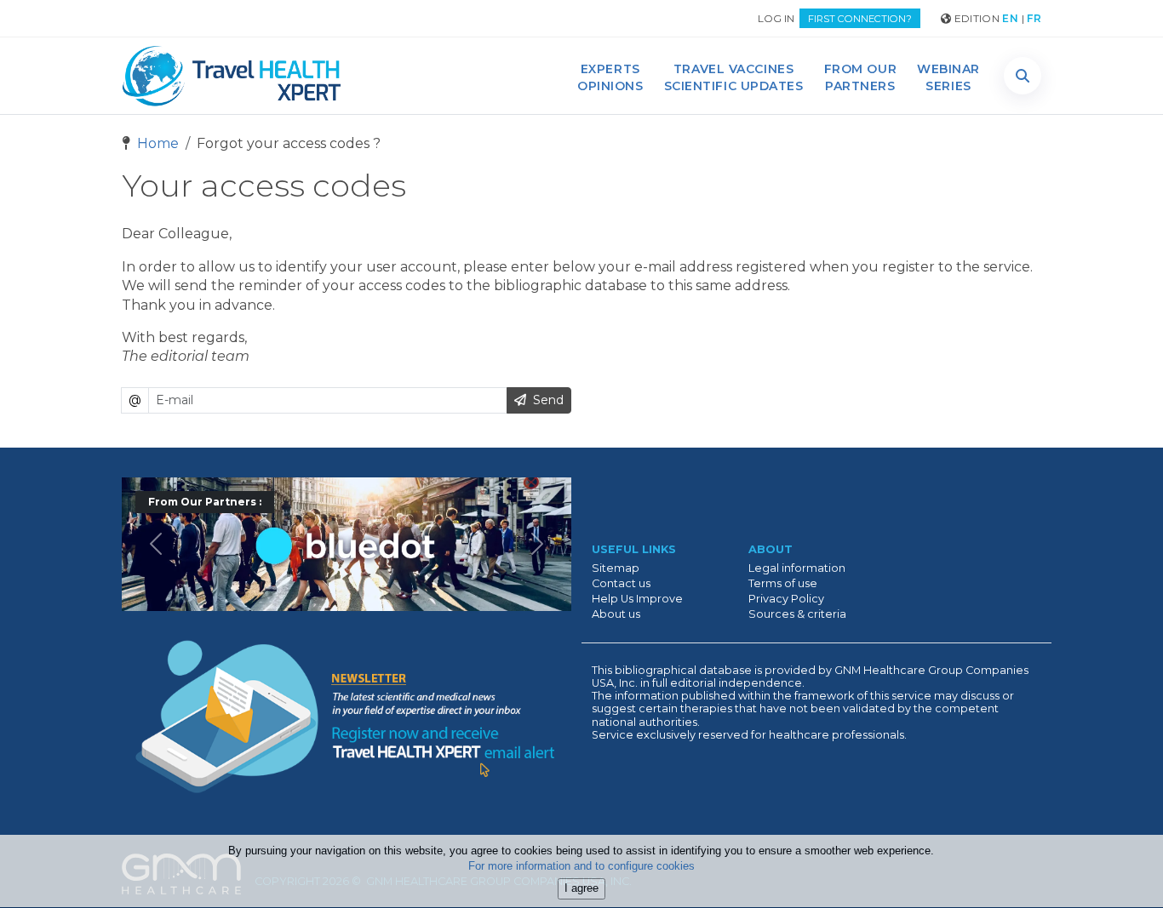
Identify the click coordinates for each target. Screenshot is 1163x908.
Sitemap (615, 568)
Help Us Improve (637, 598)
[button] (1022, 75)
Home (156, 143)
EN (1010, 18)
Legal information (796, 568)
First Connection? (860, 19)
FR (1034, 18)
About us (616, 614)
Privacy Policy (786, 598)
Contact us (621, 583)
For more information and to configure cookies (581, 866)
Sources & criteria (797, 614)
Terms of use (782, 583)
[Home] (231, 76)
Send (545, 400)
